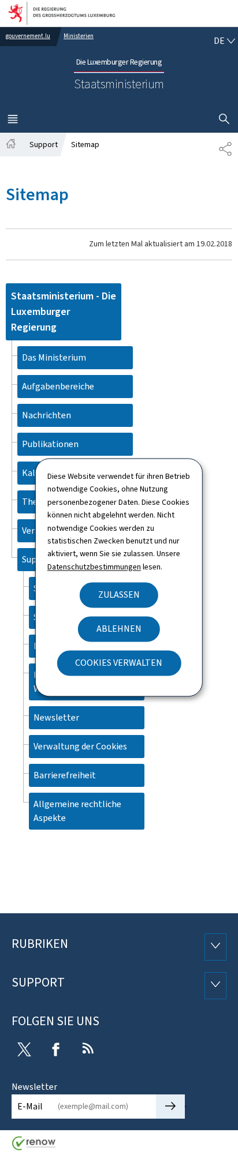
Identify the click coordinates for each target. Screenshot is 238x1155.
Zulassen (119, 595)
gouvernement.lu (28, 36)
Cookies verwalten (118, 663)
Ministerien (79, 36)
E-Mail (30, 1106)
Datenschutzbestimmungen (94, 566)
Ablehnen (119, 629)
